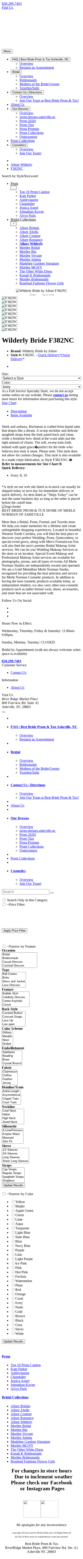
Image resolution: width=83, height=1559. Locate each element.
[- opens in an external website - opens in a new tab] (32, 1516)
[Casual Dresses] (19, 962)
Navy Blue (23, 1246)
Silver (19, 1329)
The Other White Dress (35, 271)
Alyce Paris (27, 215)
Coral (19, 1298)
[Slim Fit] (12, 1142)
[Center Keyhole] (15, 1001)
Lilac (18, 1254)
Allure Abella (28, 232)
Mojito (20, 1206)
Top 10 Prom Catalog (34, 192)
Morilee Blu (27, 251)
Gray (18, 1325)
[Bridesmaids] (19, 958)
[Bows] (12, 1060)
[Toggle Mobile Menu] (3, 712)
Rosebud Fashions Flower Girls (41, 283)
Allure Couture (30, 236)
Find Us (7, 7)
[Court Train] (11, 1102)
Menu (7, 51)
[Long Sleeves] (15, 1157)
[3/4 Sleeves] (15, 1154)
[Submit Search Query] (52, 893)
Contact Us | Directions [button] (28, 785)
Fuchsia (20, 1276)
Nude (19, 1307)
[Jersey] (9, 1083)
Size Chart (9, 403)
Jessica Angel (28, 208)
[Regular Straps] (13, 1173)
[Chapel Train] (11, 1099)
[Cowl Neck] (13, 1111)
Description (19, 411)
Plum (19, 1285)
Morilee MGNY (30, 267)
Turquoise (22, 1228)
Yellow (20, 1202)
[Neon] (7, 1040)
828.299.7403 (11, 661)
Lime (19, 1219)
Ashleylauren (28, 200)
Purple (19, 1250)
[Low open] (13, 1024)
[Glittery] (7, 1033)
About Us (17, 687)
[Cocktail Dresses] (19, 966)
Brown (20, 1316)
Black (19, 1320)
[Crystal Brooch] (12, 1063)
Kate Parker (27, 196)
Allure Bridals (29, 228)
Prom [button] (6, 1356)
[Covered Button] (13, 1013)
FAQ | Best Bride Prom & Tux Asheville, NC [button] (44, 727)
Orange (20, 1294)
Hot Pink (21, 1272)
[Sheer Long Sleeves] (15, 1161)
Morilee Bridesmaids (33, 279)
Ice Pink (21, 1263)
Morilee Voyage (30, 255)
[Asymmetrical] (11, 1095)
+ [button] (14, 224)
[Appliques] (12, 1052)
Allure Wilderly (31, 244)
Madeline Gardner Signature (39, 263)
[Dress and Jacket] (14, 981)
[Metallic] (7, 1036)
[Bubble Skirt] (15, 993)
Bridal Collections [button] (15, 1397)
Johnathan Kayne (31, 211)
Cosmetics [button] (18, 871)
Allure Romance (30, 240)
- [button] (13, 188)
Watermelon (23, 1281)
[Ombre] (7, 1044)
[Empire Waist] (12, 1134)
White (19, 1333)
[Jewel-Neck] (13, 1122)
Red (18, 1290)
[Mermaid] (12, 1138)
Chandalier (27, 204)
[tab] (46, 200)
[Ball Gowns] (14, 974)
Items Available (21, 415)
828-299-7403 (12, 3)
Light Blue (22, 1232)
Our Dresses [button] (20, 818)
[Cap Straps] (13, 1169)
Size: (5, 374)
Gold (18, 1311)
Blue (18, 1241)
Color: (6, 382)
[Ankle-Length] (11, 1091)
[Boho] (14, 978)
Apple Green (24, 1210)
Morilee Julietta (30, 259)
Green (19, 1215)
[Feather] (9, 1079)
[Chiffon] (9, 1075)
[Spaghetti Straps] (13, 1177)
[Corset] (15, 1005)
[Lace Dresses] (14, 985)
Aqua (19, 1224)
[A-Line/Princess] (12, 1130)
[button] (40, 59)
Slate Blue (22, 1237)
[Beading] (12, 1056)
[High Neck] (13, 1118)
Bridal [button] (15, 752)
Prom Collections (23, 858)
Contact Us (18, 672)
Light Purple (24, 1259)
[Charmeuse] (9, 1072)
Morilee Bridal (29, 247)
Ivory (19, 1303)
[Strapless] (13, 1181)
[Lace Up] (13, 1020)
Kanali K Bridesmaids (34, 275)
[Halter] (13, 1114)
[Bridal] (19, 954)
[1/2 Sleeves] (15, 1150)
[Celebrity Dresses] (15, 997)
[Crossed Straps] (13, 1017)
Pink (18, 1268)
